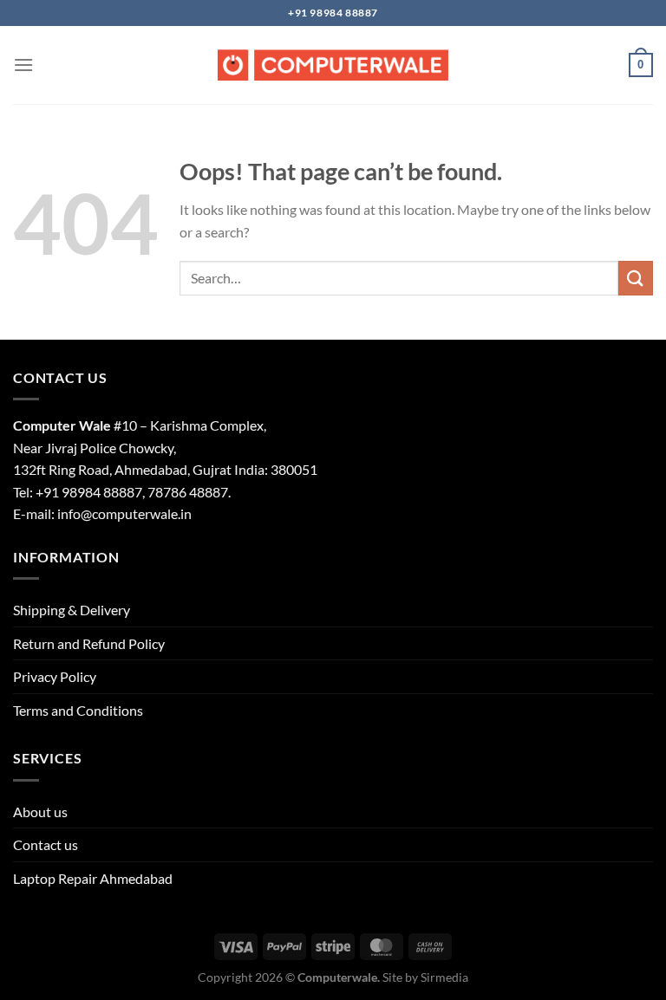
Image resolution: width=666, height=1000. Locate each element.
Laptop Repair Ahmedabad (93, 878)
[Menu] (23, 64)
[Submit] (635, 278)
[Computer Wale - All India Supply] (333, 65)
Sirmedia (444, 977)
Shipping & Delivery (71, 609)
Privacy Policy (54, 676)
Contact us (45, 844)
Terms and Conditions (78, 710)
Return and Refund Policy (89, 643)
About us (40, 811)
